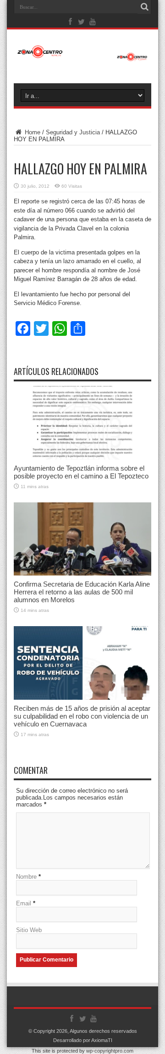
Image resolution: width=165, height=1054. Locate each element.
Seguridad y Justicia (73, 132)
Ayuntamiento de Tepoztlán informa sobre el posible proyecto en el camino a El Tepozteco (81, 472)
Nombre (26, 876)
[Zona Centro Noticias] (82, 57)
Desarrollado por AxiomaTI (82, 1040)
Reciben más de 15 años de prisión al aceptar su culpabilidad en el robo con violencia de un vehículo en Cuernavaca (82, 716)
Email (23, 903)
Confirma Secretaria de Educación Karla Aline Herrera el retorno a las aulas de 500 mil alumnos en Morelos (82, 592)
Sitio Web (29, 930)
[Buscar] (144, 7)
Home (31, 132)
